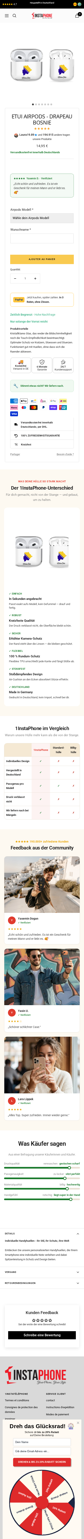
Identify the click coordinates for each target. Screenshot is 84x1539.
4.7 (15, 4)
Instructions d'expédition (60, 1407)
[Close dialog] (78, 1423)
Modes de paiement (57, 1414)
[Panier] (77, 16)
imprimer (10, 1418)
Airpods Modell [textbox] (21, 210)
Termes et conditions (17, 1400)
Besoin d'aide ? (65, 454)
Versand (10, 1272)
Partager (15, 454)
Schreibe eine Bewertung (42, 1335)
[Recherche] (14, 16)
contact (50, 1400)
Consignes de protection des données (21, 1409)
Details (10, 1233)
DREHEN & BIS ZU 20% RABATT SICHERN (42, 1462)
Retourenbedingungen (20, 1283)
